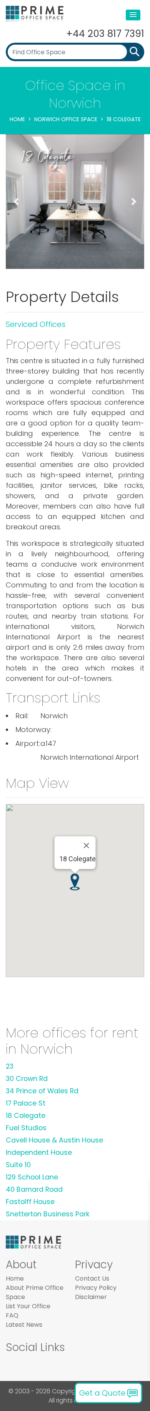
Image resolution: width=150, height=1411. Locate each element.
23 (9, 1066)
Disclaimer (91, 1297)
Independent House (39, 1152)
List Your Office (28, 1306)
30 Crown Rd (27, 1078)
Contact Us (92, 1278)
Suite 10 (18, 1164)
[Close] (86, 845)
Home (17, 119)
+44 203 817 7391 (105, 33)
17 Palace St (25, 1103)
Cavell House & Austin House (54, 1140)
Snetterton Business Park (48, 1214)
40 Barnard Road (34, 1189)
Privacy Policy (96, 1287)
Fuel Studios (26, 1127)
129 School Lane (32, 1177)
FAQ (12, 1315)
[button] (133, 15)
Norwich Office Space (65, 119)
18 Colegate (25, 1115)
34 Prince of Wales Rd (42, 1091)
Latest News (24, 1324)
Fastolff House (30, 1201)
